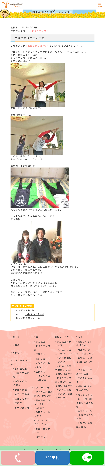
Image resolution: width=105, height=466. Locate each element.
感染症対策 (21, 369)
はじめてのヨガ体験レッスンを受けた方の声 (63, 370)
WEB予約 (53, 458)
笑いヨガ (40, 359)
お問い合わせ (22, 408)
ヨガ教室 (40, 342)
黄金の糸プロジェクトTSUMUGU (42, 404)
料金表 (16, 345)
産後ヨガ (40, 372)
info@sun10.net (34, 314)
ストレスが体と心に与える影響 (85, 403)
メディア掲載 (22, 394)
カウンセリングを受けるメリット (85, 415)
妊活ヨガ (40, 354)
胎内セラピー (43, 437)
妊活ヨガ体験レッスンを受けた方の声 (63, 394)
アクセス (17, 353)
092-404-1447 (27, 310)
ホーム (16, 337)
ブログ (18, 403)
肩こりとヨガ (85, 395)
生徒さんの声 (22, 399)
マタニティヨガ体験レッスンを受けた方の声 (63, 382)
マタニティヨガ (40, 31)
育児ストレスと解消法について (85, 361)
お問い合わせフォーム (28, 318)
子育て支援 (21, 390)
